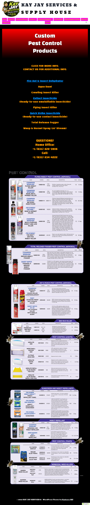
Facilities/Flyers (21, 19)
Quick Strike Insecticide (45, 113)
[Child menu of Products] (33, 19)
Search (47, 22)
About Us (11, 19)
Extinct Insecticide (45, 98)
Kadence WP (67, 499)
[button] (86, 22)
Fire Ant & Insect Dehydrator (45, 81)
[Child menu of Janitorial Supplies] (45, 19)
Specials (84, 19)
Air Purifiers (58, 19)
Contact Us (6, 22)
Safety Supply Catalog (72, 19)
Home (4, 19)
